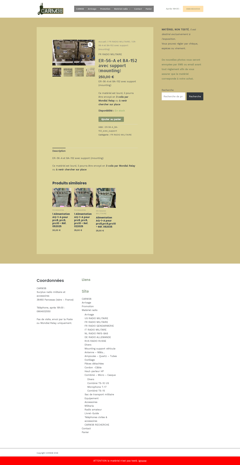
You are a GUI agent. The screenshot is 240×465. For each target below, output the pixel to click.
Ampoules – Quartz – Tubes (101, 356)
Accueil (102, 41)
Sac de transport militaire (99, 394)
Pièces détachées (94, 363)
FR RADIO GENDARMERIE (99, 325)
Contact (138, 9)
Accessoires (91, 402)
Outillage (90, 359)
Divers (88, 344)
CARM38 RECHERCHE (97, 424)
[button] (129, 9)
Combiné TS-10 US (98, 383)
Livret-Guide (92, 413)
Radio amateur (93, 409)
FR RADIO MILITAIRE (119, 41)
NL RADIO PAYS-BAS (96, 333)
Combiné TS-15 (96, 390)
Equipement (92, 398)
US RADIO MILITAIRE (96, 318)
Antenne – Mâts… (95, 352)
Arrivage (92, 9)
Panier (149, 9)
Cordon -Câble (93, 367)
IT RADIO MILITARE (96, 329)
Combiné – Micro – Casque (100, 375)
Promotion (105, 9)
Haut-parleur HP (94, 371)
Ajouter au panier (111, 119)
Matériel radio (121, 9)
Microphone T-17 (97, 387)
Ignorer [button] (142, 460)
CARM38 (80, 9)
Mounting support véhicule (100, 348)
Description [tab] (59, 150)
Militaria (89, 405)
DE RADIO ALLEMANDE (98, 337)
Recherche (168, 90)
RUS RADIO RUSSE (95, 341)
